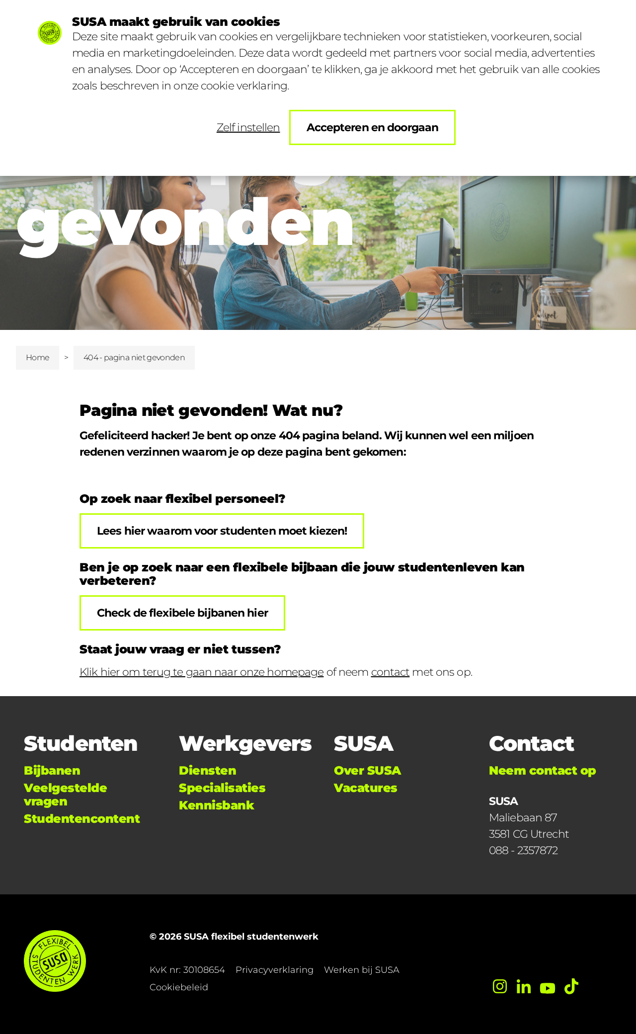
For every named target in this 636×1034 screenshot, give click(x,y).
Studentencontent (82, 818)
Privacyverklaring (275, 969)
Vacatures (366, 788)
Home (37, 357)
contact (390, 672)
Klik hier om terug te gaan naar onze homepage (201, 672)
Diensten (207, 770)
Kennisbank (216, 805)
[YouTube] (548, 986)
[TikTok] (571, 986)
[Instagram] (500, 986)
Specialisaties (222, 788)
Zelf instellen (248, 127)
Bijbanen (52, 770)
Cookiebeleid (179, 987)
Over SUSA (367, 770)
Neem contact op (542, 770)
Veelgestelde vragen (65, 794)
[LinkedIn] (524, 986)
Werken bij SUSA (361, 969)
